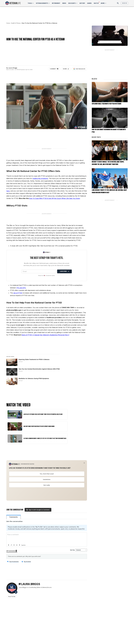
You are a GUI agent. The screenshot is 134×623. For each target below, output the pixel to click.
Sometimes (46, 479)
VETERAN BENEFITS (42, 3)
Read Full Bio (11, 596)
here (8, 191)
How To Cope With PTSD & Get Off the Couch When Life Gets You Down (54, 198)
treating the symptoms (40, 178)
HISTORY (82, 3)
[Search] (118, 3)
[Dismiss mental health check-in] (84, 463)
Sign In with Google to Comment (39, 510)
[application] (110, 36)
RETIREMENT (56, 3)
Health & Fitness (16, 23)
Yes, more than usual (47, 474)
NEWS (64, 3)
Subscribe (63, 271)
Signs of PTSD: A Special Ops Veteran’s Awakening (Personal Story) (45, 335)
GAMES (89, 3)
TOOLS (30, 3)
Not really (46, 485)
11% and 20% (21, 288)
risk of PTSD (17, 293)
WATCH (96, 3)
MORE (103, 3)
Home (8, 23)
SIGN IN (124, 3)
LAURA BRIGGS (30, 584)
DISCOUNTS (72, 3)
